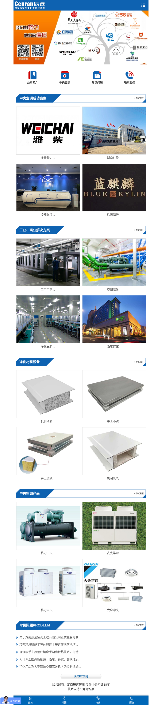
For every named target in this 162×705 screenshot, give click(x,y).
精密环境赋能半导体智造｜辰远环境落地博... (48, 644)
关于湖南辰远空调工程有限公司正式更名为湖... (50, 637)
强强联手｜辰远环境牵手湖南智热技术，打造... (50, 652)
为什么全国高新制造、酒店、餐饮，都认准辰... (50, 659)
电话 (98, 702)
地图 (64, 702)
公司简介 (32, 82)
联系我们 (129, 82)
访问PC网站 (81, 676)
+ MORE (139, 98)
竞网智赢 (88, 689)
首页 (30, 702)
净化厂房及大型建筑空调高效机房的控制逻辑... (50, 666)
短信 (131, 702)
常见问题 (97, 82)
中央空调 (64, 82)
